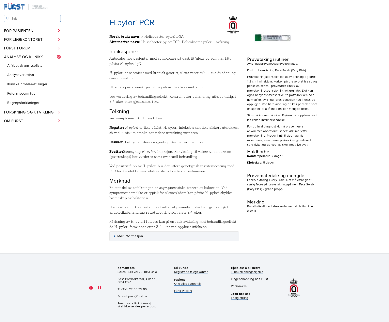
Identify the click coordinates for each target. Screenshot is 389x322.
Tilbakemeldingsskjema (247, 271)
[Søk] (8, 18)
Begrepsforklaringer (23, 102)
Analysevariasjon (20, 74)
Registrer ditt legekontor (191, 271)
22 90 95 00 (138, 289)
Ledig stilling (239, 298)
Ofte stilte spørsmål (187, 283)
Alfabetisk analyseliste (25, 65)
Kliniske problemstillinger (27, 84)
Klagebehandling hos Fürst (249, 278)
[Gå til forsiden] (26, 7)
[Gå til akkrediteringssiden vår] (294, 287)
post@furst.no (137, 296)
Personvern (239, 286)
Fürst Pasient (183, 290)
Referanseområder (22, 93)
